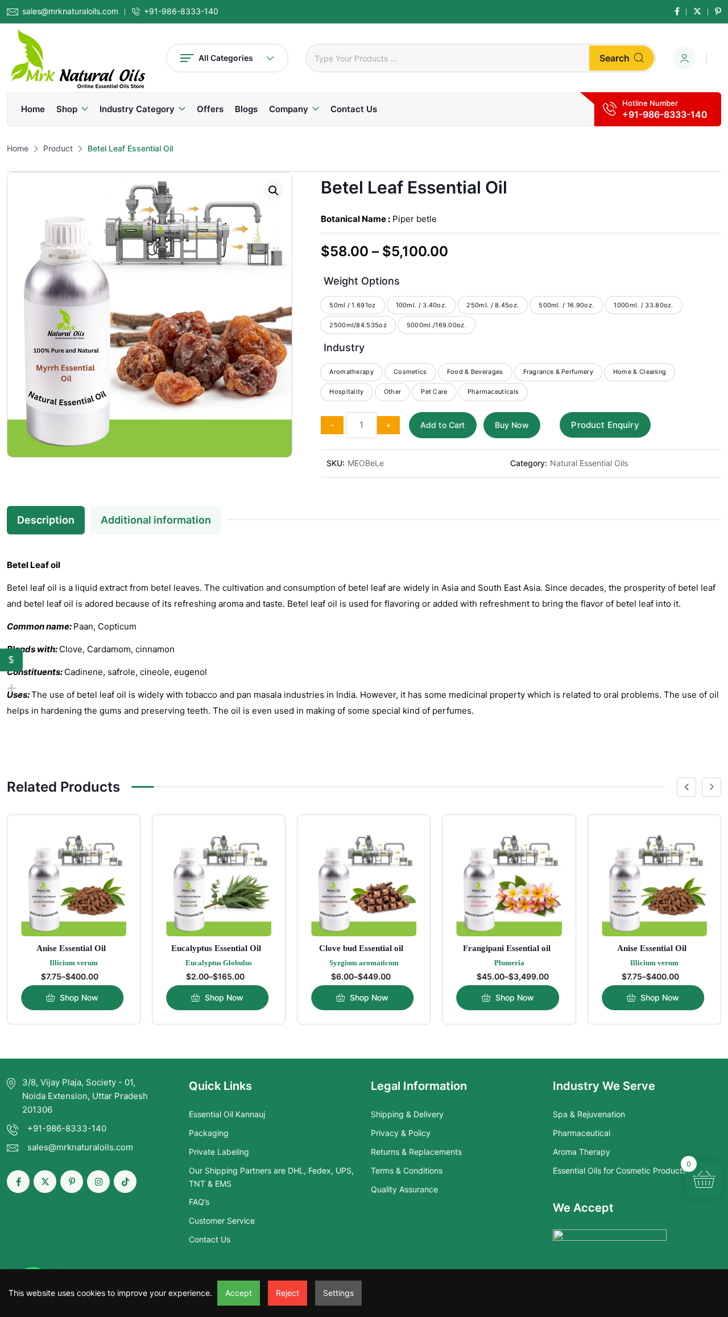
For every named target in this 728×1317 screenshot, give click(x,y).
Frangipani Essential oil (507, 948)
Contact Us (353, 109)
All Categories (225, 58)
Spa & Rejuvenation (589, 1114)
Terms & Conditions (406, 1170)
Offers (210, 109)
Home (33, 109)
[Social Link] (677, 11)
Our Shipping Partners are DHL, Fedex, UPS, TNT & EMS (271, 1177)
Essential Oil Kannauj (227, 1114)
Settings (338, 1293)
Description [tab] (46, 520)
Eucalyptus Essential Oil (216, 948)
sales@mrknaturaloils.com (70, 11)
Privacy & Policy (401, 1133)
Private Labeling (219, 1152)
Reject (287, 1293)
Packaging (209, 1133)
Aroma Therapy (581, 1152)
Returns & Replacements (416, 1152)
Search (614, 58)
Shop (66, 109)
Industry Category (137, 109)
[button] (273, 190)
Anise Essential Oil (71, 948)
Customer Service (222, 1220)
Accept (238, 1293)
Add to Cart (442, 425)
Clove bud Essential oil (361, 948)
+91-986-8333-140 (181, 11)
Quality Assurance (404, 1189)
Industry (344, 347)
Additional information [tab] (156, 520)
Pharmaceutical (581, 1133)
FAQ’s (199, 1202)
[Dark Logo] (78, 58)
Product (58, 148)
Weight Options (362, 281)
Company (288, 109)
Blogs (246, 109)
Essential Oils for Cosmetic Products (619, 1170)
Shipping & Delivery (407, 1114)
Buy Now (512, 425)
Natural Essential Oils (589, 463)
